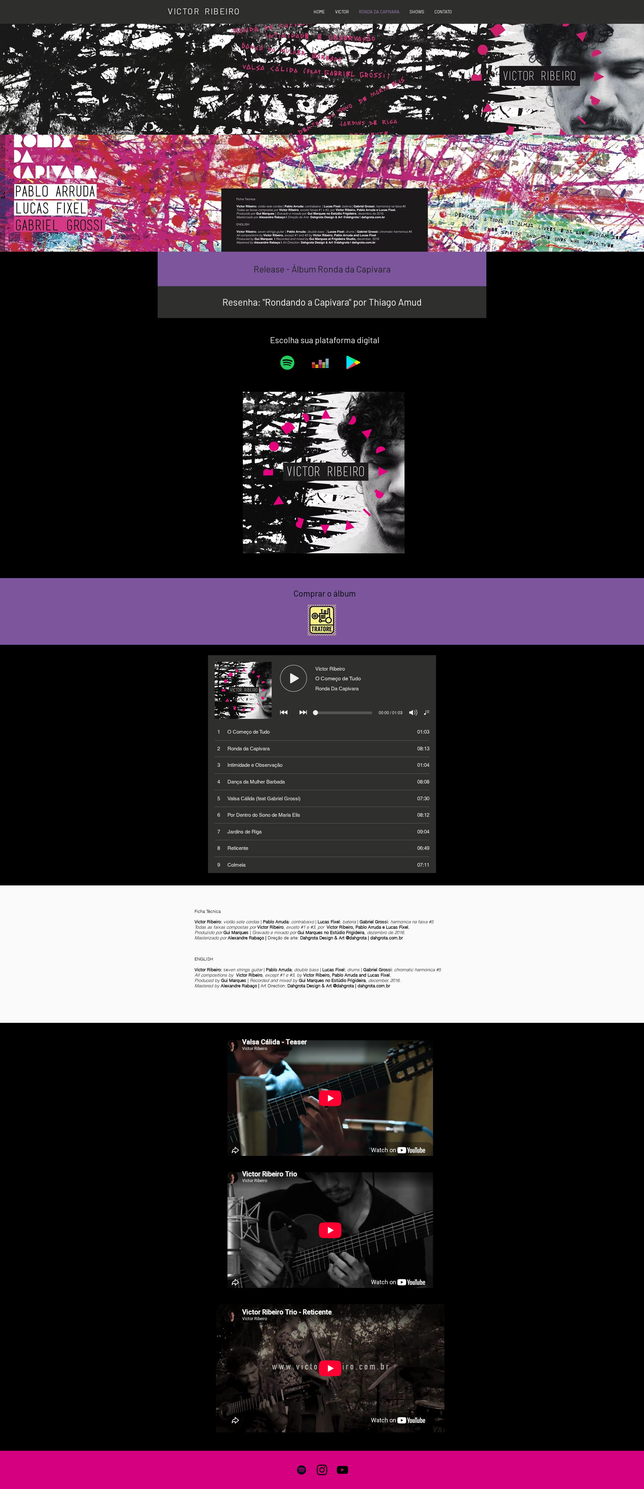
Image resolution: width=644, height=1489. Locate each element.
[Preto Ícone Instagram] (322, 1470)
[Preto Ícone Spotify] (301, 1470)
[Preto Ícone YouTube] (342, 1470)
